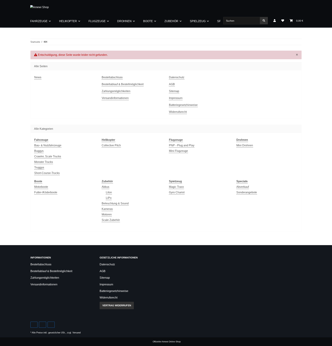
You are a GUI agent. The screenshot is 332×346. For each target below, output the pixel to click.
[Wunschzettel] (283, 21)
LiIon (109, 192)
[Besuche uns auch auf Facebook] (34, 325)
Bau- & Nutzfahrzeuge (47, 145)
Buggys (39, 150)
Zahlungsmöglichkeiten (116, 91)
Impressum (175, 98)
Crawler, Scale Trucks (47, 156)
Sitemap (174, 91)
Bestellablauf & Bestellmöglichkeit (123, 84)
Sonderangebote (246, 192)
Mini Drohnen (244, 145)
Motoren (107, 214)
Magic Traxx (176, 186)
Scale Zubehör (111, 220)
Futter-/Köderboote (45, 192)
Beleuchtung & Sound (115, 203)
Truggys (39, 167)
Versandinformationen (115, 98)
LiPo (109, 197)
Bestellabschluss (112, 77)
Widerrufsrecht (178, 111)
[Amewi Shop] (39, 7)
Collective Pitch (111, 145)
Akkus (105, 186)
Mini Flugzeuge (178, 150)
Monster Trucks (43, 161)
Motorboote (41, 186)
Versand (76, 332)
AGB (172, 84)
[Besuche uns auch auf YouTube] (42, 325)
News (37, 77)
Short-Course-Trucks (47, 173)
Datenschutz (176, 77)
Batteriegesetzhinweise (183, 104)
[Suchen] (264, 20)
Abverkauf (242, 186)
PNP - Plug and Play (181, 145)
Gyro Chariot (177, 192)
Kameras (107, 208)
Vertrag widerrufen (116, 305)
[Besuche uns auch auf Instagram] (51, 325)
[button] (275, 21)
